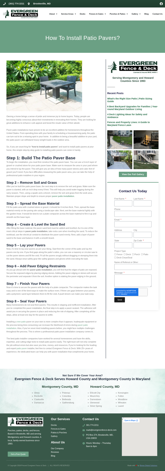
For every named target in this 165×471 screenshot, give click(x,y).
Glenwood (94, 403)
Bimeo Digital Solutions (148, 465)
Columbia (66, 396)
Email (117, 220)
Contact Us (157, 14)
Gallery (135, 14)
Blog (146, 14)
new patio (21, 322)
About (52, 14)
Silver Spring (96, 406)
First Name (119, 199)
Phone (117, 209)
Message (118, 273)
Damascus (39, 403)
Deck (128, 254)
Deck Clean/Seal (124, 258)
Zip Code (138, 241)
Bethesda (66, 399)
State (116, 241)
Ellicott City (95, 393)
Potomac (66, 393)
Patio (145, 254)
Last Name (139, 199)
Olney (37, 393)
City (135, 230)
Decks (82, 14)
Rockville (38, 396)
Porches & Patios (117, 14)
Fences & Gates (96, 14)
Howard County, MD (104, 386)
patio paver (22, 348)
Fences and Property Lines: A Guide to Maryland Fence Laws (128, 123)
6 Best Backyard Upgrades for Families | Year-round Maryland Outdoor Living (132, 108)
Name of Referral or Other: (126, 262)
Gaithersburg (68, 403)
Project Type (120, 251)
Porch (137, 254)
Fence (119, 254)
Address (118, 230)
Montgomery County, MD (60, 386)
